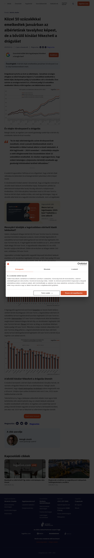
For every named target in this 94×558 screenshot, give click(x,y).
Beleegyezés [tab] (19, 269)
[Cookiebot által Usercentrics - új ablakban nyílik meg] (79, 264)
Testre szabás (45, 293)
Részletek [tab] (47, 269)
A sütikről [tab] (74, 269)
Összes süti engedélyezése (73, 293)
